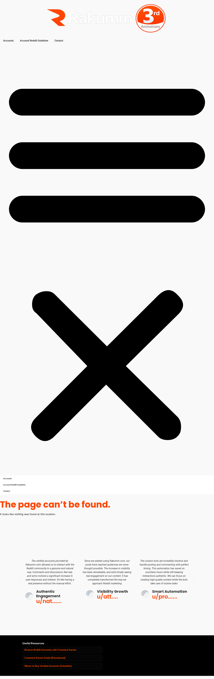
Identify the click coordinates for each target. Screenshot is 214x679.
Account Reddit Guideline (34, 40)
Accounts (8, 40)
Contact (59, 40)
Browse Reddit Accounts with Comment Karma (50, 650)
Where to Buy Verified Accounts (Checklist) (48, 666)
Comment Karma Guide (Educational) (44, 658)
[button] (107, 259)
